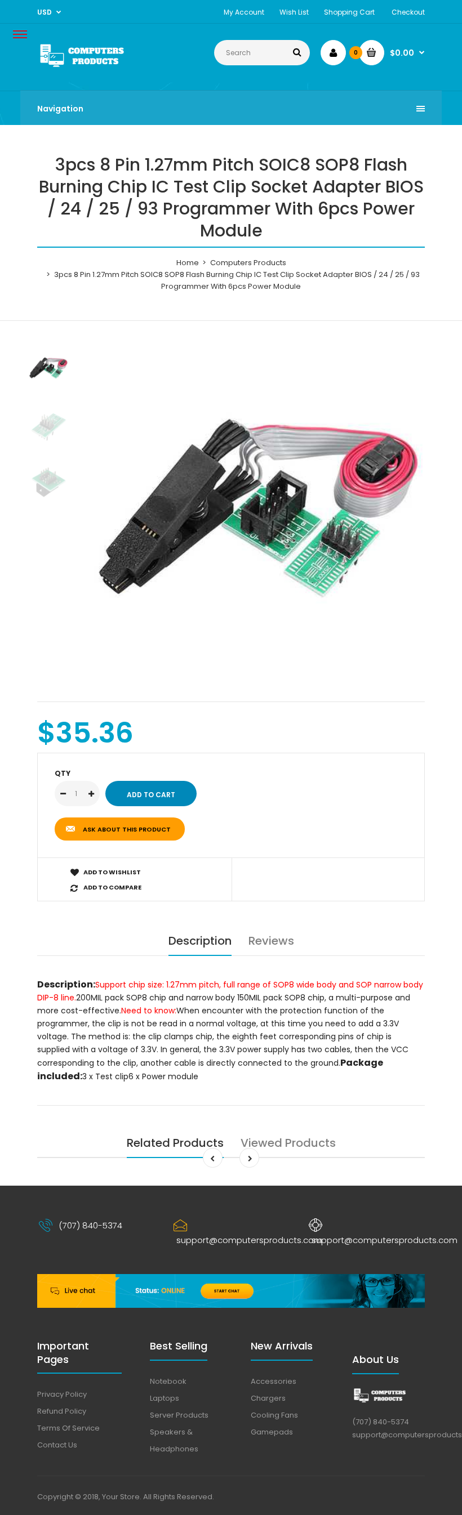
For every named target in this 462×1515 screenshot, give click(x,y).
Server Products (179, 1415)
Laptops (164, 1398)
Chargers (268, 1398)
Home (187, 262)
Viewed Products (288, 1143)
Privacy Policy (62, 1394)
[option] (259, 514)
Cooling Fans (274, 1415)
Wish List (294, 12)
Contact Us (57, 1445)
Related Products (175, 1143)
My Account (244, 12)
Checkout (408, 12)
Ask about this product (127, 829)
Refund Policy (61, 1411)
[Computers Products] (96, 67)
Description (200, 941)
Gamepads (272, 1432)
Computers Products (248, 262)
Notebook (168, 1381)
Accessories (273, 1381)
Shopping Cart (349, 12)
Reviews (271, 941)
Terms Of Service (68, 1428)
